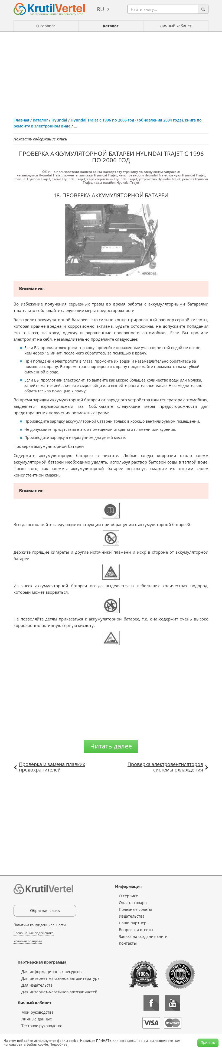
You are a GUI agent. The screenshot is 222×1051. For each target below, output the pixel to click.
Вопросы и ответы (136, 929)
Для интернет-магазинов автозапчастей (59, 991)
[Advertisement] (111, 72)
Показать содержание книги (40, 139)
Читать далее (111, 745)
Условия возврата (28, 941)
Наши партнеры (134, 922)
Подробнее (58, 1044)
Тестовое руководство (41, 1025)
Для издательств (37, 985)
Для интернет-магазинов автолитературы (60, 978)
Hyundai (59, 120)
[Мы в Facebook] (151, 1003)
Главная (21, 120)
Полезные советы (135, 909)
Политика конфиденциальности (40, 924)
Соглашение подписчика (34, 933)
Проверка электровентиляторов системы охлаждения (165, 766)
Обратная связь (45, 910)
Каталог (111, 25)
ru (100, 9)
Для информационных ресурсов (51, 971)
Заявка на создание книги (143, 936)
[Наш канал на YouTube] (172, 1003)
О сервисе (46, 25)
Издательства (132, 916)
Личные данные (36, 1019)
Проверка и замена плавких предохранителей (52, 766)
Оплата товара (133, 902)
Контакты (128, 943)
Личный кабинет (176, 25)
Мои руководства (37, 1012)
